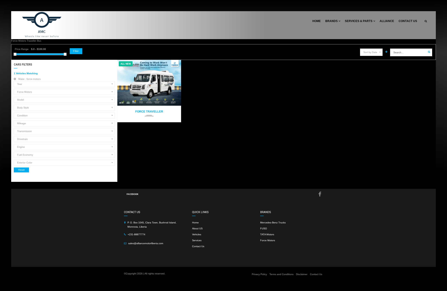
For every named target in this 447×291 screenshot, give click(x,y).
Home (195, 222)
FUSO (263, 228)
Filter (76, 51)
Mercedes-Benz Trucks (273, 222)
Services (196, 240)
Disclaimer (301, 274)
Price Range (21, 49)
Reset (21, 169)
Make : (29, 79)
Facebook (132, 194)
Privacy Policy (259, 274)
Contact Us (198, 246)
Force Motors (267, 240)
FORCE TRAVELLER (149, 111)
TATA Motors (267, 234)
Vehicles (196, 234)
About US (197, 228)
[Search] (429, 52)
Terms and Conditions (281, 274)
